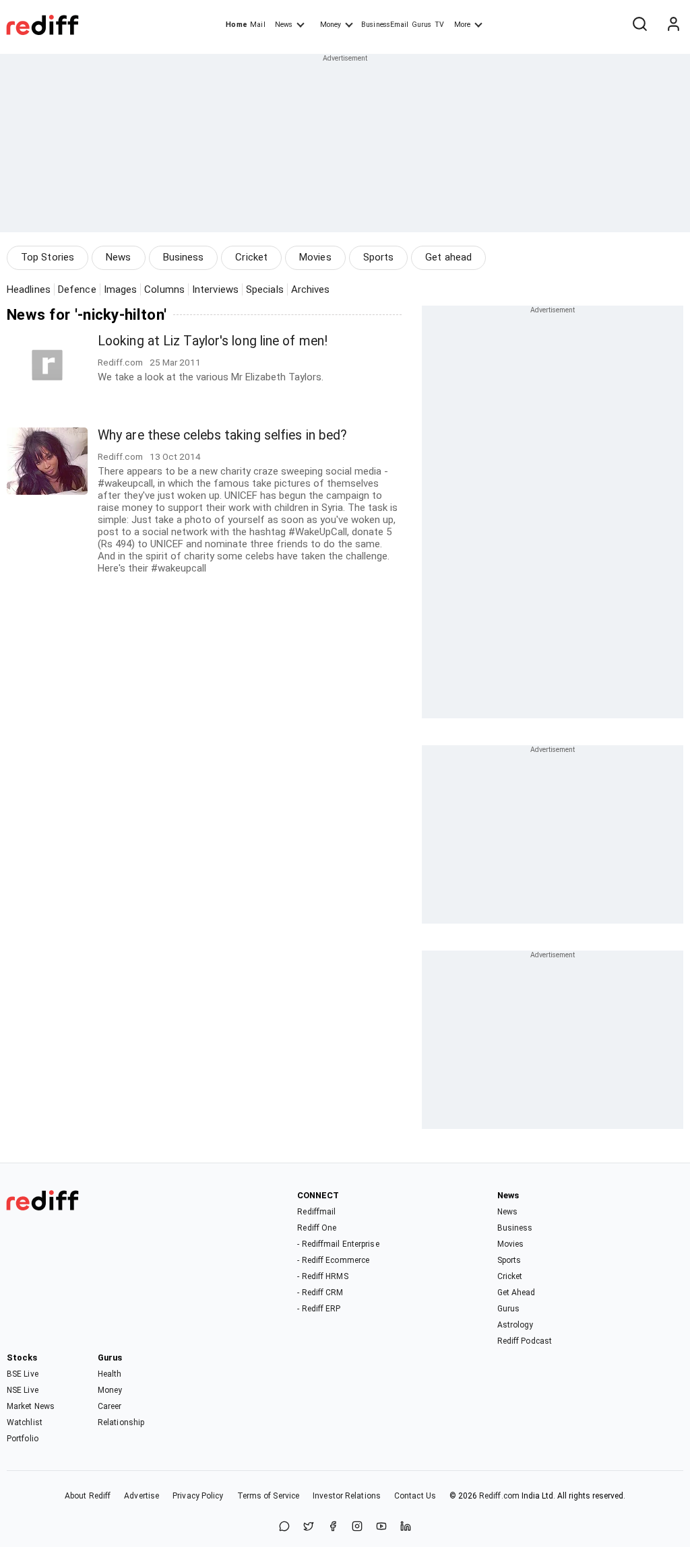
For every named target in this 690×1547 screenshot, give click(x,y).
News (283, 24)
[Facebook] (332, 1527)
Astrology (515, 1325)
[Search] (639, 25)
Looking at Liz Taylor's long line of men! (212, 341)
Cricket (251, 257)
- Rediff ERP (318, 1308)
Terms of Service (268, 1496)
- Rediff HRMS (322, 1276)
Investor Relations (347, 1496)
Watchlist (24, 1422)
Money (330, 24)
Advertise (141, 1496)
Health (110, 1374)
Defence (77, 289)
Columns (164, 289)
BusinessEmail (384, 24)
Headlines (29, 289)
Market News (31, 1406)
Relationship (121, 1422)
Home (236, 24)
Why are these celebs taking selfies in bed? (222, 435)
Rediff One (316, 1228)
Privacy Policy (197, 1496)
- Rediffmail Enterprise (338, 1244)
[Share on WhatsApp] (284, 1527)
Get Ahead (516, 1292)
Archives (310, 289)
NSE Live (22, 1390)
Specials (265, 289)
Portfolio (22, 1438)
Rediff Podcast (524, 1341)
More (462, 24)
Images (120, 289)
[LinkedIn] (405, 1527)
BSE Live (22, 1374)
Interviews (215, 289)
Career (110, 1406)
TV (439, 24)
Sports (378, 257)
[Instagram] (357, 1527)
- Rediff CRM (320, 1292)
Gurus (422, 24)
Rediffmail (316, 1211)
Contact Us (415, 1496)
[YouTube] (381, 1527)
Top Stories (47, 257)
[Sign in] (673, 25)
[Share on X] (308, 1527)
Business (183, 257)
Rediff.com (499, 1496)
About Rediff (88, 1496)
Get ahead (448, 257)
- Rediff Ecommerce (333, 1260)
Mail (257, 24)
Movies (315, 257)
